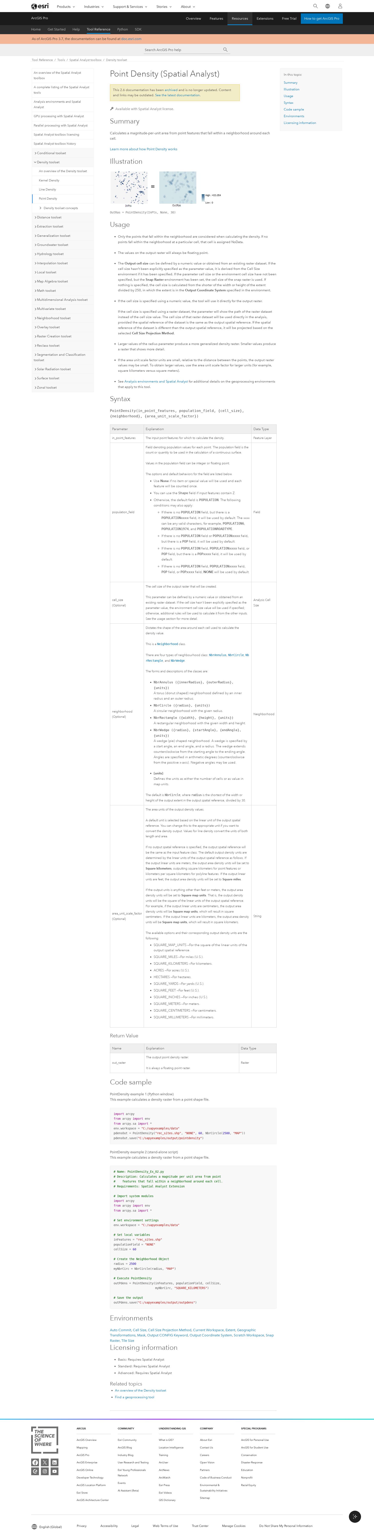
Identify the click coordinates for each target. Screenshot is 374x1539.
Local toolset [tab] (46, 272)
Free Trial (289, 18)
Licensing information (300, 123)
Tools (61, 60)
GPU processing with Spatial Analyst (59, 116)
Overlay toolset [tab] (48, 327)
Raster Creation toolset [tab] (54, 336)
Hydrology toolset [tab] (50, 254)
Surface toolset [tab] (48, 378)
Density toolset (116, 60)
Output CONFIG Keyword (167, 1335)
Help (76, 29)
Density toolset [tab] (48, 162)
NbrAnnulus (217, 655)
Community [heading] (126, 1428)
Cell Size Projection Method (169, 1330)
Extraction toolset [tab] (50, 226)
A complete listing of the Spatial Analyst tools (61, 89)
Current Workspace (208, 1330)
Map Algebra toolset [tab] (52, 281)
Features (216, 18)
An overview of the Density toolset (63, 171)
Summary (290, 83)
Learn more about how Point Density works (143, 149)
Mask (141, 1335)
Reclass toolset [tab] (48, 346)
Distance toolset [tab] (49, 217)
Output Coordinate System (211, 1335)
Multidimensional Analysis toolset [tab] (62, 300)
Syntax (288, 103)
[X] (45, 1462)
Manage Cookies (233, 1526)
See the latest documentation (177, 95)
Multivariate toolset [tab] (51, 309)
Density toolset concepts (61, 208)
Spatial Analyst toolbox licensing (56, 134)
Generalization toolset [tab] (53, 236)
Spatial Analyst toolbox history (55, 144)
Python (122, 29)
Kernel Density (49, 180)
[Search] (315, 6)
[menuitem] (94, 1440)
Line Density (47, 189)
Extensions (265, 18)
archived (171, 90)
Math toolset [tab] (46, 291)
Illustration (292, 89)
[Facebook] (35, 1462)
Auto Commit (120, 1330)
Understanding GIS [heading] (172, 1428)
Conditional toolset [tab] (51, 153)
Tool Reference (98, 29)
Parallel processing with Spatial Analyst (60, 125)
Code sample (294, 109)
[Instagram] (45, 1471)
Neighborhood (167, 644)
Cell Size (139, 1330)
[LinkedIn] (54, 1462)
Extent (230, 1330)
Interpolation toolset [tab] (52, 263)
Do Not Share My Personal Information (286, 1526)
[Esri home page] (40, 6)
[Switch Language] (327, 6)
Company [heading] (206, 1428)
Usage (288, 96)
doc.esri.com (131, 39)
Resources (240, 18)
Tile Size (127, 1341)
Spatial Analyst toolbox (85, 60)
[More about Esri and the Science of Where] (44, 1441)
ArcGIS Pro (39, 18)
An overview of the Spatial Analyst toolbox (57, 75)
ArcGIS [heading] (81, 1428)
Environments (294, 116)
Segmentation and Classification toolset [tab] (59, 357)
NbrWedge (178, 660)
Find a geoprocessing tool (134, 1397)
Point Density (48, 198)
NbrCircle (236, 655)
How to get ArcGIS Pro (321, 18)
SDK (138, 29)
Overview (193, 18)
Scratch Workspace (249, 1335)
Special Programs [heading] (253, 1428)
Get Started (57, 29)
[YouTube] (54, 1471)
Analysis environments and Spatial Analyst (57, 104)
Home (36, 29)
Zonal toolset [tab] (47, 387)
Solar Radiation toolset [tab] (54, 369)
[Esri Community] (35, 1471)
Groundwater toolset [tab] (52, 245)
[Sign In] (340, 6)
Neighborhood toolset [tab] (54, 318)
